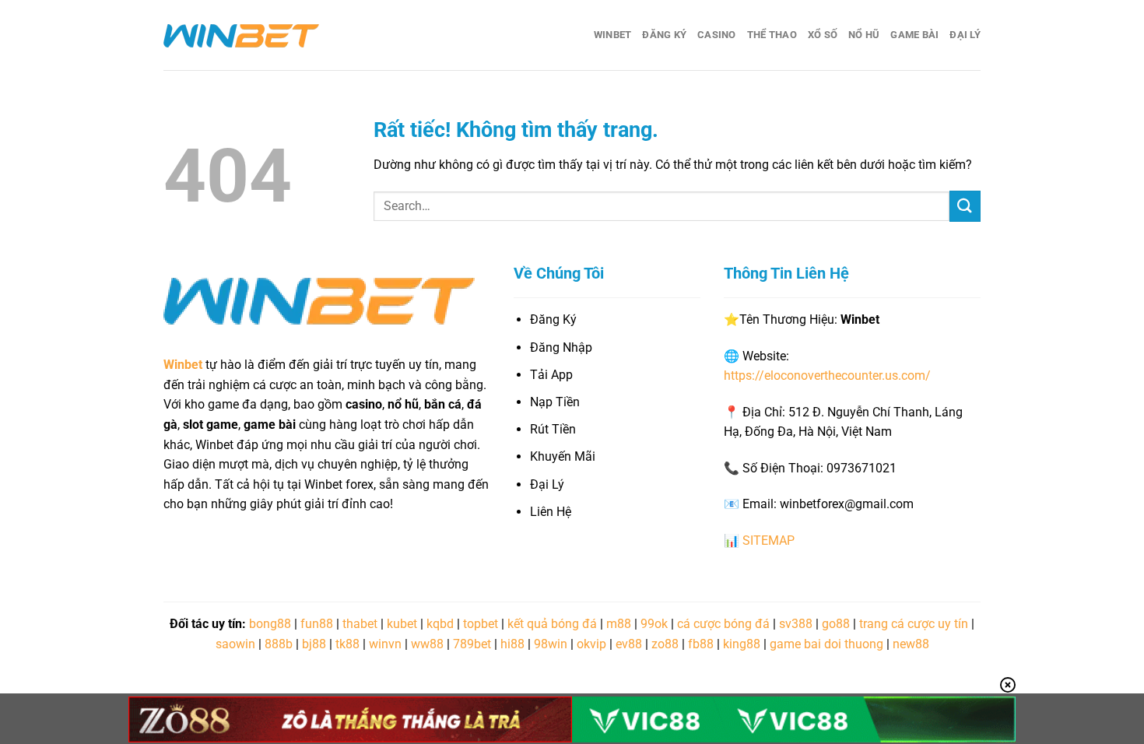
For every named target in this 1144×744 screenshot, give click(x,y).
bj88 (314, 644)
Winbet (613, 34)
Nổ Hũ (863, 34)
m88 (618, 623)
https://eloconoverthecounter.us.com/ (827, 375)
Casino (716, 34)
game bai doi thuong (826, 644)
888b (279, 644)
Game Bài (914, 34)
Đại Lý (965, 34)
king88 (741, 644)
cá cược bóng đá (723, 623)
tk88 (347, 644)
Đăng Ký (664, 34)
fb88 (701, 644)
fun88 (316, 623)
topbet (480, 623)
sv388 (795, 623)
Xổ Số (822, 34)
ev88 (629, 644)
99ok (654, 623)
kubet (402, 623)
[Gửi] (965, 206)
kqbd (440, 623)
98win (550, 644)
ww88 (427, 644)
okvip (591, 644)
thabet (359, 623)
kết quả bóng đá (552, 623)
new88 (911, 644)
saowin (235, 644)
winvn (385, 644)
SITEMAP (768, 540)
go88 (836, 623)
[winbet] (241, 35)
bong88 (270, 623)
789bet (472, 644)
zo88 (665, 644)
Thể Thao (772, 34)
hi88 (512, 644)
